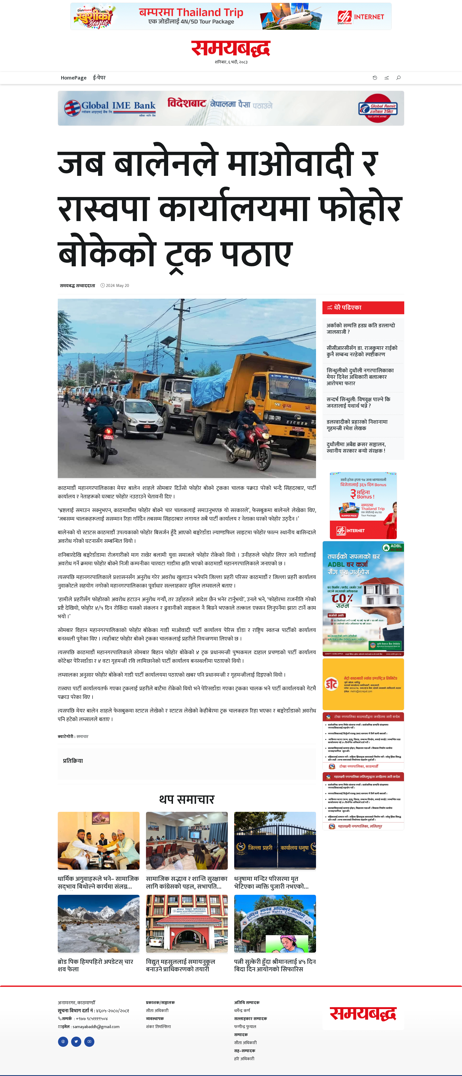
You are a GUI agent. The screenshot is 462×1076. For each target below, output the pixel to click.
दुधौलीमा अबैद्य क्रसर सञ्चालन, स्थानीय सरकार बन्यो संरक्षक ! (356, 448)
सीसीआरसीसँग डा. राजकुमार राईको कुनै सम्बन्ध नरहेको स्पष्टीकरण (362, 351)
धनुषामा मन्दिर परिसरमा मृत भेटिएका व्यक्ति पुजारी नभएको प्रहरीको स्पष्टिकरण (269, 887)
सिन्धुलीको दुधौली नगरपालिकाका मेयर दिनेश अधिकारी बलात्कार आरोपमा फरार (360, 377)
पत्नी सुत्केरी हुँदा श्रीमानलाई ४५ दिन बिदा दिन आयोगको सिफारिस (275, 966)
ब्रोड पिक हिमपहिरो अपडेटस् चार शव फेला (95, 966)
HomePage (74, 77)
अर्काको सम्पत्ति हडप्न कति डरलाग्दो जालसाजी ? (361, 329)
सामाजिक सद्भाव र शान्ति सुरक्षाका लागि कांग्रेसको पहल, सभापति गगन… (187, 887)
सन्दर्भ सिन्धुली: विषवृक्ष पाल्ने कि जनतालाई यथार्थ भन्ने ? (358, 403)
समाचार (82, 736)
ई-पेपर (99, 77)
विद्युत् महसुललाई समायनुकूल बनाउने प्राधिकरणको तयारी (180, 966)
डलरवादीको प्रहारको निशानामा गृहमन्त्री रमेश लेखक (357, 425)
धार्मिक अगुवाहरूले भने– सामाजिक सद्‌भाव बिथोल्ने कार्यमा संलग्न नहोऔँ (98, 887)
